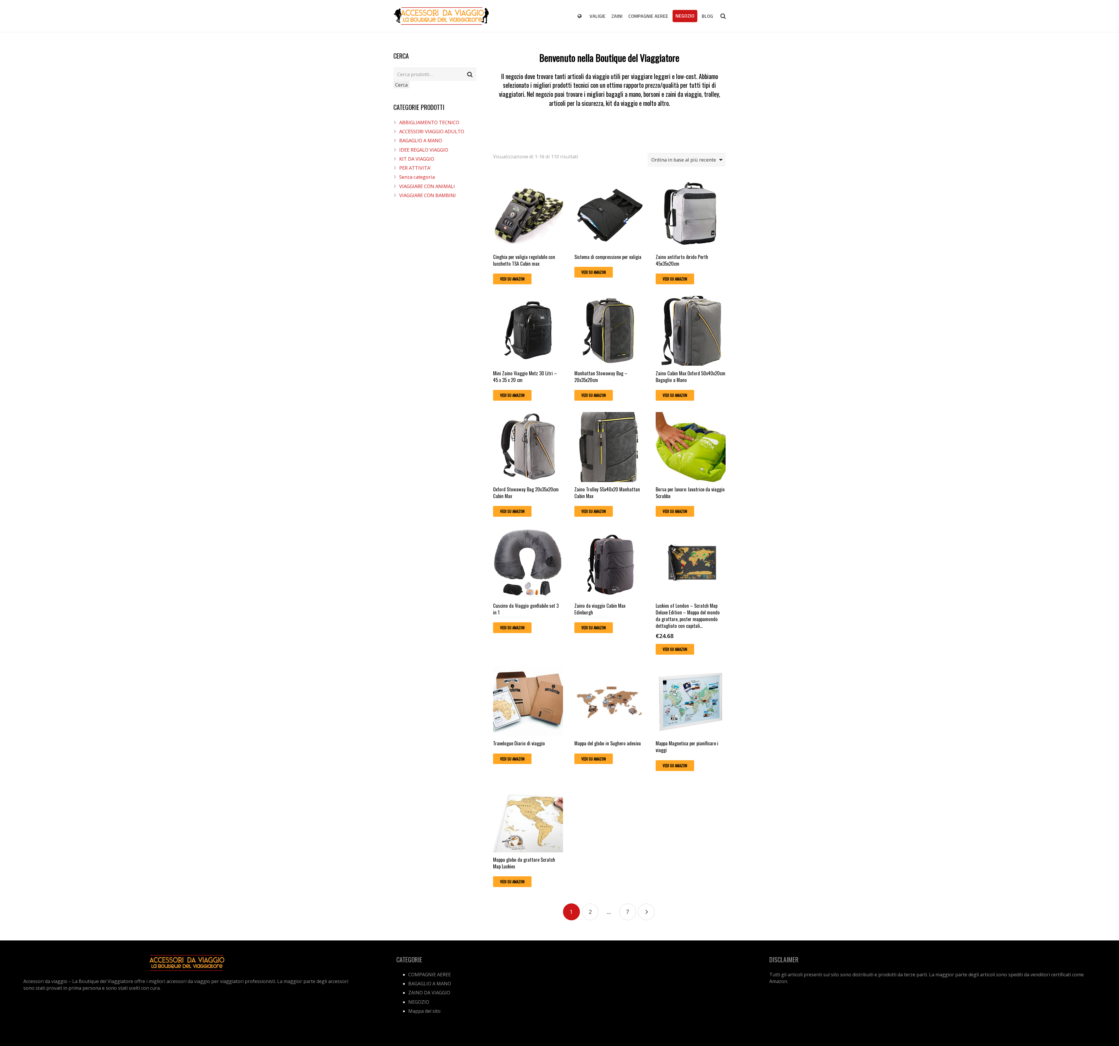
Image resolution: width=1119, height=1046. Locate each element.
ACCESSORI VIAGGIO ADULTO (431, 131)
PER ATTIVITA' (415, 167)
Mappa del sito (424, 1011)
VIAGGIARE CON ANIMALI (427, 186)
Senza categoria (417, 177)
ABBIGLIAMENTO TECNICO (429, 122)
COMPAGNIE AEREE (429, 974)
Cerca (401, 84)
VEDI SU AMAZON (512, 279)
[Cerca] (723, 16)
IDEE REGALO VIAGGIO (423, 149)
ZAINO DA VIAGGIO (429, 992)
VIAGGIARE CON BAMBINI (427, 195)
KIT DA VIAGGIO (416, 158)
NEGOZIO (418, 1002)
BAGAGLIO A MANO (420, 140)
